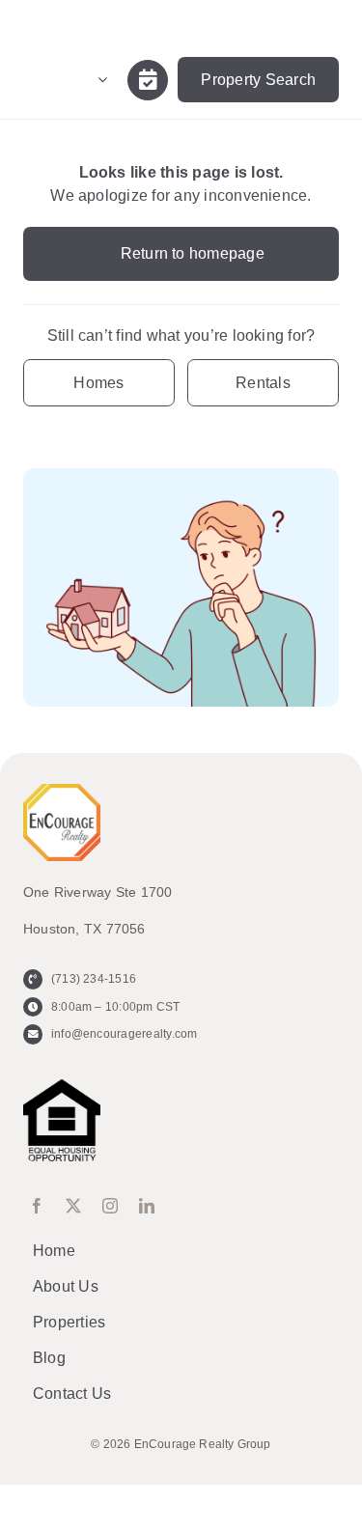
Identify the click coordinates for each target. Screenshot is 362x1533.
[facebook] (36, 1205)
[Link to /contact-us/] (147, 80)
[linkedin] (146, 1205)
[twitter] (73, 1205)
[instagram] (110, 1205)
